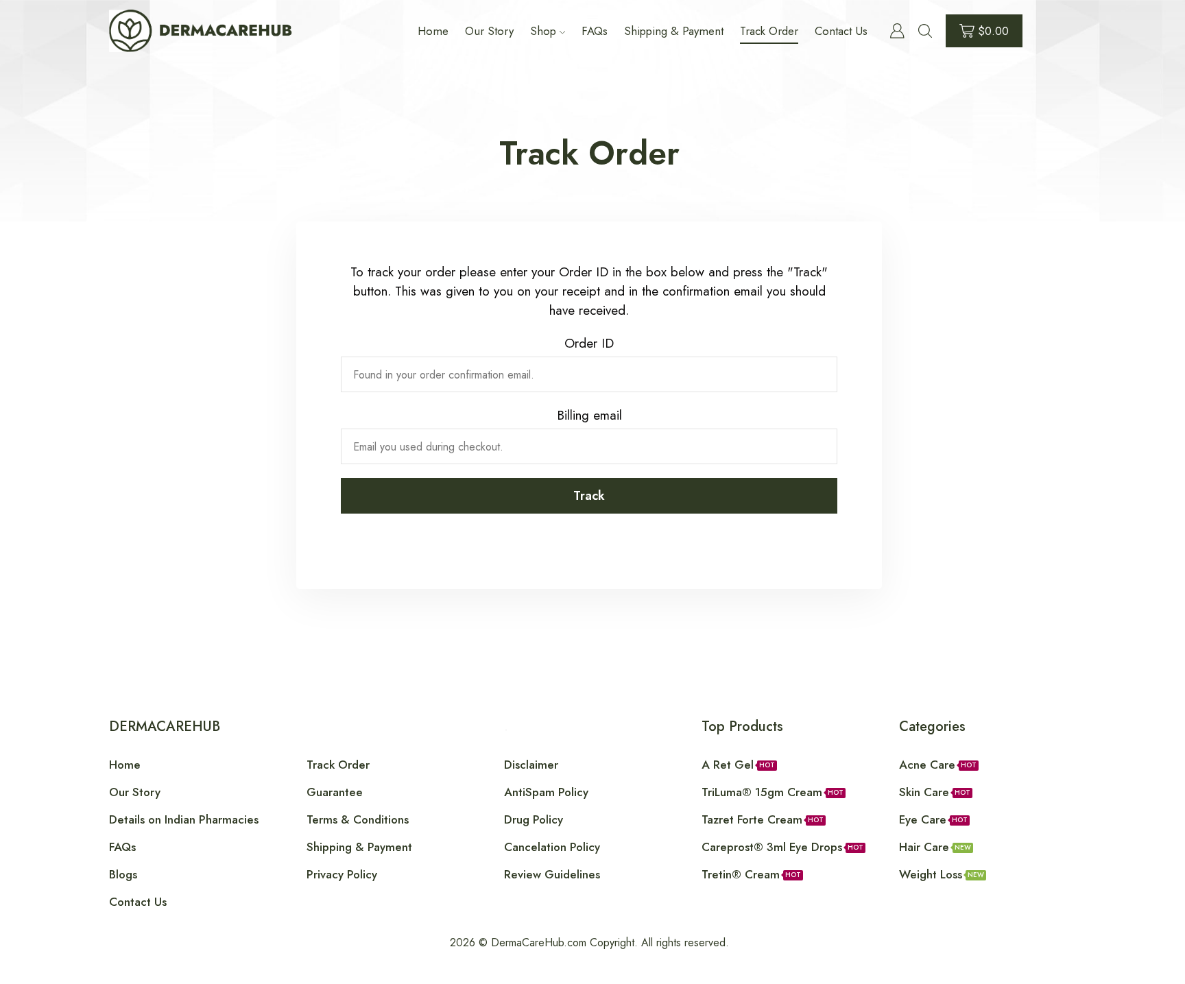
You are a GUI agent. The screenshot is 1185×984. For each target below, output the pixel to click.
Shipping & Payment (673, 31)
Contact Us (841, 31)
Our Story (489, 31)
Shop (543, 31)
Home (433, 31)
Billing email (589, 415)
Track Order (769, 31)
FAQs (595, 31)
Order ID (589, 343)
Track (589, 496)
